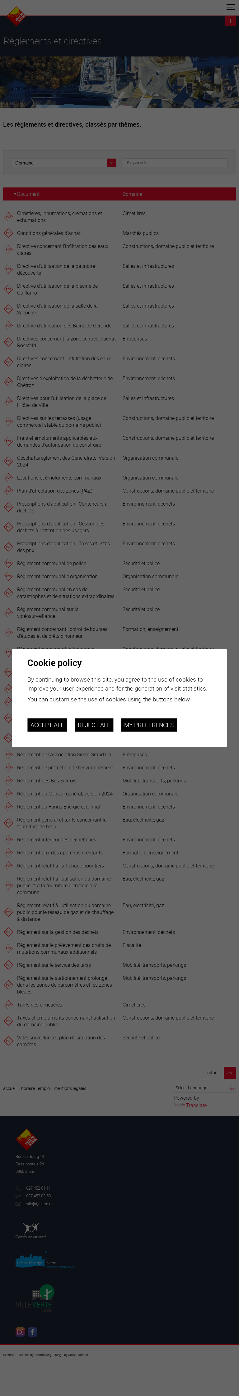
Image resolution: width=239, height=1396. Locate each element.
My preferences (149, 725)
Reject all (94, 725)
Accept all (47, 725)
